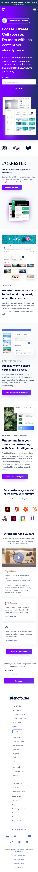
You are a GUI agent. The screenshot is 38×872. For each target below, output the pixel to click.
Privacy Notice (19, 860)
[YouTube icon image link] (29, 836)
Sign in (17, 731)
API (13, 762)
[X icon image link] (14, 836)
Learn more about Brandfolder (16, 392)
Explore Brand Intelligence (15, 477)
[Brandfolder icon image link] (26, 842)
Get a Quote (19, 89)
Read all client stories (19, 651)
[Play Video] (19, 557)
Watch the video (11, 616)
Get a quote (16, 710)
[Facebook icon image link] (22, 836)
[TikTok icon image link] (11, 842)
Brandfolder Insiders (16, 2)
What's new (16, 722)
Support (15, 726)
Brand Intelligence (19, 718)
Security (15, 813)
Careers (15, 817)
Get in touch (16, 821)
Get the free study (12, 187)
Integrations (16, 754)
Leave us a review (18, 791)
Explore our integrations (21, 499)
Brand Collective (18, 771)
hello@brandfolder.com (19, 829)
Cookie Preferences (19, 855)
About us (15, 801)
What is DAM (17, 750)
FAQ (14, 758)
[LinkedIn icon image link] (7, 836)
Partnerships (17, 783)
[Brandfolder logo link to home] (2, 9)
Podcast (15, 775)
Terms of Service (19, 864)
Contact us (19, 868)
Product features (18, 714)
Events (14, 779)
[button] (19, 557)
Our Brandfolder (18, 746)
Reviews (15, 787)
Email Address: (6, 78)
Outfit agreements (19, 809)
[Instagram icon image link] (19, 842)
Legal (14, 805)
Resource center (18, 742)
